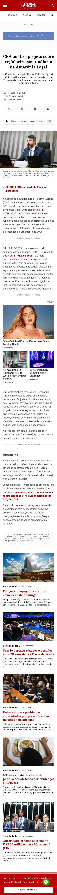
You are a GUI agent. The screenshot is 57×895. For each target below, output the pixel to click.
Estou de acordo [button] (28, 890)
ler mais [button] (41, 882)
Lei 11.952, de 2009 (21, 255)
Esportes (41, 15)
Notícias (27, 15)
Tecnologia (12, 15)
